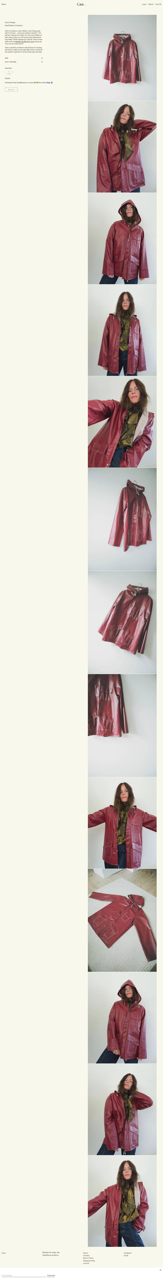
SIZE (6, 58)
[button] (151, 4)
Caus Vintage (10, 22)
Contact (86, 1255)
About (85, 1253)
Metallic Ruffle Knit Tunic (25, 42)
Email (126, 1255)
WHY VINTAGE (10, 62)
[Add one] (12, 71)
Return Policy (88, 1258)
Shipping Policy (89, 1261)
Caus (4, 1253)
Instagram (128, 1253)
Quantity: (8, 68)
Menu (4, 4)
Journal (86, 1263)
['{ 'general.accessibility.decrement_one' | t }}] (5, 71)
